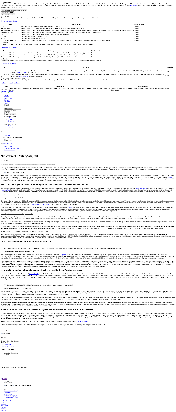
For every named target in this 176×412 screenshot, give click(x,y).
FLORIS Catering (34, 274)
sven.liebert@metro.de (7, 346)
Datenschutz (8, 394)
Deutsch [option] (10, 127)
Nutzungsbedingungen (11, 396)
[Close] (5, 389)
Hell (9, 117)
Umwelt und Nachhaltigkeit (12, 148)
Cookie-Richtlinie (21, 72)
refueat (70, 207)
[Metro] (7, 92)
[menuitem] (91, 118)
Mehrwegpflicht (5, 190)
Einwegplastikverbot (141, 188)
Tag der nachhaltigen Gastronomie (39, 204)
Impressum (7, 392)
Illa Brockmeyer (7, 143)
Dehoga (169, 177)
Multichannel (8, 146)
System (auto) (12, 121)
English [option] (10, 126)
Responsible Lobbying (11, 391)
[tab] (88, 21)
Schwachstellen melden (11, 397)
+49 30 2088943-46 (6, 344)
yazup (64, 254)
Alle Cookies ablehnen (7, 12)
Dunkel (10, 119)
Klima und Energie (9, 150)
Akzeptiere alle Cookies (7, 14)
